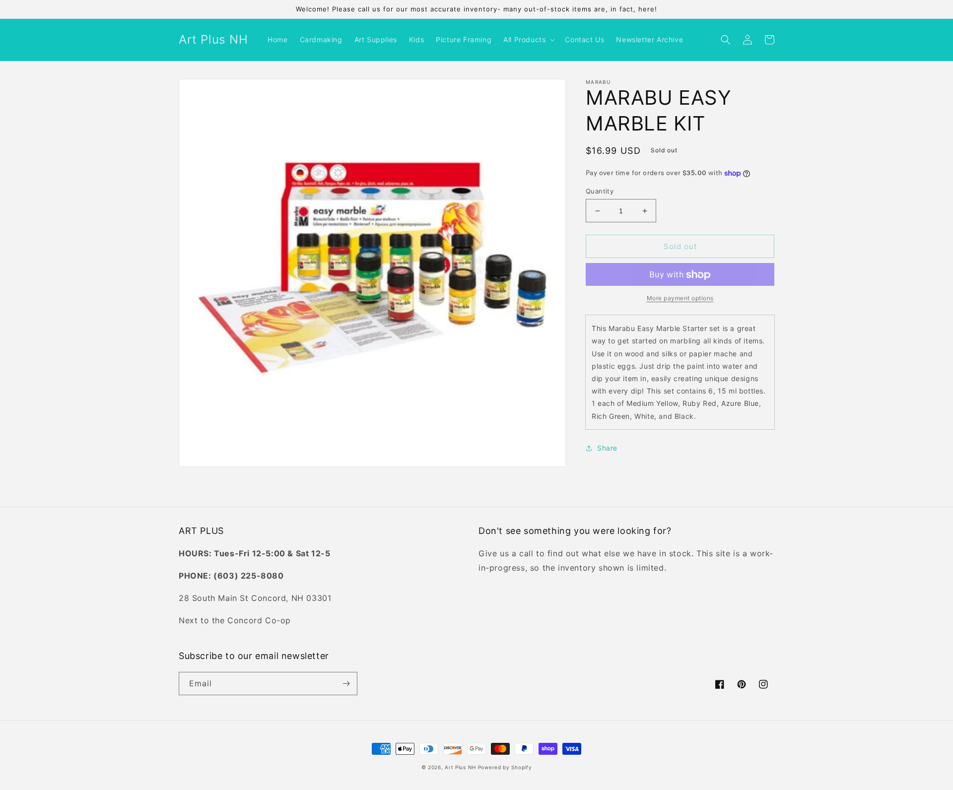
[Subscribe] (346, 683)
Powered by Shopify (505, 767)
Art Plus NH (460, 767)
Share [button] (607, 448)
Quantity (599, 191)
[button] (528, 39)
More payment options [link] (680, 298)
